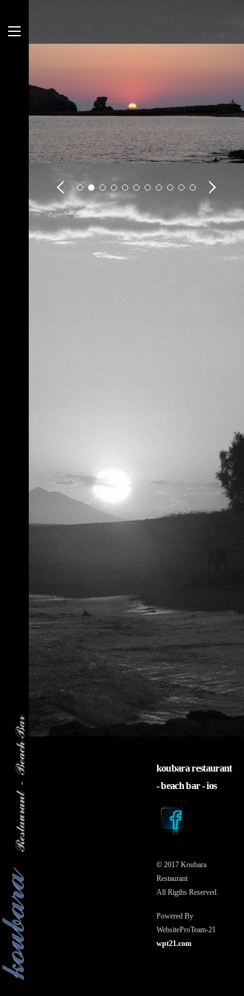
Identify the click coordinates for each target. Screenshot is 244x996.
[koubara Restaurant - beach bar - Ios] (19, 847)
